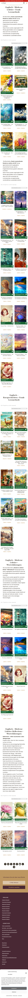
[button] (26, 973)
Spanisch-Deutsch (6, 906)
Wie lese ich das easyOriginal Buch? (9, 932)
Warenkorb (4, 945)
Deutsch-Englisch (5, 910)
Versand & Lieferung (6, 951)
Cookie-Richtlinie (9, 995)
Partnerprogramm (5, 947)
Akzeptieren (14, 988)
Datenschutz (15, 995)
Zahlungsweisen (5, 953)
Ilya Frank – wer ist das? (7, 928)
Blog (3, 938)
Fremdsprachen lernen (6, 936)
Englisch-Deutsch (5, 900)
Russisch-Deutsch (6, 908)
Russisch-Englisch (6, 919)
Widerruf (4, 959)
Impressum (20, 995)
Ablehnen (14, 992)
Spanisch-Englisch (6, 917)
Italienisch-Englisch (6, 915)
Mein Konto (4, 943)
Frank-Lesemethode (6, 926)
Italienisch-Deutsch (6, 904)
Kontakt (3, 964)
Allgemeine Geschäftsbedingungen (9, 957)
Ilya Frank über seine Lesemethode (9, 930)
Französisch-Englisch (6, 913)
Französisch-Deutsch (6, 902)
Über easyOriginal (5, 934)
